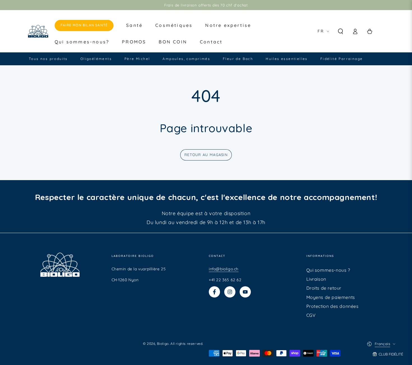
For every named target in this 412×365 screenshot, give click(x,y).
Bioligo (163, 343)
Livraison (316, 279)
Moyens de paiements (330, 297)
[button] (340, 31)
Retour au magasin (206, 154)
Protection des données (332, 306)
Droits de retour (324, 288)
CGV (311, 315)
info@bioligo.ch (224, 268)
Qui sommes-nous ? (328, 270)
